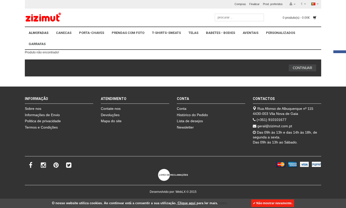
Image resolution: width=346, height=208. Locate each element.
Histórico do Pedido (192, 115)
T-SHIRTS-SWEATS (166, 33)
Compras (240, 4)
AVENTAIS (250, 33)
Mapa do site (111, 121)
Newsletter (185, 127)
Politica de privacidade (43, 121)
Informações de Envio (42, 115)
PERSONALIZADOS (280, 33)
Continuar (302, 68)
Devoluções (110, 115)
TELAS (193, 33)
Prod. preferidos (273, 4)
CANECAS (63, 33)
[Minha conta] (293, 4)
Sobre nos (33, 109)
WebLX (181, 192)
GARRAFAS (37, 44)
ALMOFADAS (38, 33)
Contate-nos (111, 109)
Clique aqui (187, 203)
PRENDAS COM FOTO (128, 33)
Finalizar (254, 4)
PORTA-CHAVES (91, 33)
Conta (181, 109)
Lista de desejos (190, 121)
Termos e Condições (41, 127)
